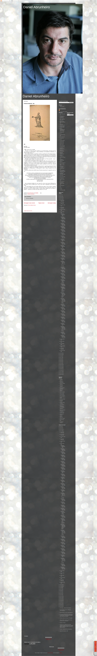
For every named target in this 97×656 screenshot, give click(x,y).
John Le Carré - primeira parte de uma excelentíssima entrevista (66, 620)
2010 (61, 367)
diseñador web (48, 639)
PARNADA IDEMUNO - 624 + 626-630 (63, 281)
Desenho (61, 141)
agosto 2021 (63, 209)
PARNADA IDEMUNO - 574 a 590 (63, 311)
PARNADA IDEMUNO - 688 (63, 215)
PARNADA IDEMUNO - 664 (63, 249)
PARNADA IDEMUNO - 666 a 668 (63, 243)
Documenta (61, 145)
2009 (61, 368)
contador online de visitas (28, 210)
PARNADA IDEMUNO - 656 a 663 (63, 253)
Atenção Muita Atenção (62, 127)
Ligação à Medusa (61, 160)
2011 (61, 597)
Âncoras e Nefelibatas (61, 382)
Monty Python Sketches (62, 408)
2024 (61, 194)
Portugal (61, 177)
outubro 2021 (63, 436)
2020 (61, 353)
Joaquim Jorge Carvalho (62, 403)
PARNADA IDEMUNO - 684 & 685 (63, 221)
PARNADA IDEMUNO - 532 (63, 324)
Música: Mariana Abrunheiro (62, 410)
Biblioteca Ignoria (61, 390)
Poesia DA (61, 176)
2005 (61, 374)
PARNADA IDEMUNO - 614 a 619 (63, 284)
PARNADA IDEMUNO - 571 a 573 (63, 314)
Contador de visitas (48, 638)
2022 (61, 197)
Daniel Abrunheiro (36, 7)
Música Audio (62, 162)
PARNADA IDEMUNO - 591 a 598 (63, 308)
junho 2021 (62, 570)
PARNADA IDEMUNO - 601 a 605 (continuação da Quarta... (63, 300)
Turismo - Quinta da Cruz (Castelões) (66, 629)
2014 (61, 361)
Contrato (61, 138)
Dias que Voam (62, 395)
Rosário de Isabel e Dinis (62, 117)
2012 (61, 364)
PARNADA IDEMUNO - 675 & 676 (63, 230)
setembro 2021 (62, 208)
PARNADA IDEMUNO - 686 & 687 (63, 218)
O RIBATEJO (62, 168)
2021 (61, 199)
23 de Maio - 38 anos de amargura (65, 607)
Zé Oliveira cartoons (61, 422)
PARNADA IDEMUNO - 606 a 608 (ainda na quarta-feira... (63, 295)
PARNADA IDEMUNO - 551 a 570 (63, 318)
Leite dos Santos (62, 157)
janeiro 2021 (63, 350)
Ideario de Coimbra (61, 148)
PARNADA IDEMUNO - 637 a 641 (63, 271)
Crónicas (61, 140)
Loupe (95, 653)
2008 (61, 370)
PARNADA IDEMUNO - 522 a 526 (63, 333)
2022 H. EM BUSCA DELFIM (62, 122)
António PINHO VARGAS (62, 384)
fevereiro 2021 (62, 349)
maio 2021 (62, 341)
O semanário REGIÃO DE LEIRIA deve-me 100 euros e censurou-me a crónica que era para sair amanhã (66, 615)
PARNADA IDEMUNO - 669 (63, 240)
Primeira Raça (62, 179)
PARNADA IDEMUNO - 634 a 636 (63, 274)
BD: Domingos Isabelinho (62, 388)
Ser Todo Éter (62, 185)
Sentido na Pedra (62, 622)
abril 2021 (62, 343)
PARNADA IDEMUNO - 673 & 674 (63, 234)
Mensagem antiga (52, 203)
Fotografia (61, 146)
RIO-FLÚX (61, 181)
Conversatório (62, 394)
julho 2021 (62, 211)
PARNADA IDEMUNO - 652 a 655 (63, 256)
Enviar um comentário (29, 198)
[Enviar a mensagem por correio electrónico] (40, 192)
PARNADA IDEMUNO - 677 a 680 (63, 227)
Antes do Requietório (61, 125)
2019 (61, 354)
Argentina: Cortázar (61, 386)
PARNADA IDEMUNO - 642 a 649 (63, 268)
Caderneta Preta (62, 134)
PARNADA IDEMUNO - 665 (63, 246)
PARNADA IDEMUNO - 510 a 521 (63, 336)
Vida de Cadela (62, 418)
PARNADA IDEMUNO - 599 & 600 (63, 305)
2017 (61, 357)
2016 (61, 358)
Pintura (61, 175)
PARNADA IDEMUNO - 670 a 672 (63, 237)
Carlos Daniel (62, 393)
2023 (61, 196)
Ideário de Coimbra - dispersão (61, 153)
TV (60, 188)
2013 (61, 363)
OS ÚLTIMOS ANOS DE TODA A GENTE (62, 171)
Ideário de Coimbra (61, 150)
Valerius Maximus (61, 417)
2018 (61, 587)
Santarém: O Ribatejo (62, 414)
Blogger (61, 652)
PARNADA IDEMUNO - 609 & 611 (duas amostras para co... (63, 289)
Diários (61, 144)
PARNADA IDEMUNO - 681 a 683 (63, 224)
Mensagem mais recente (29, 203)
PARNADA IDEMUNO (30, 194)
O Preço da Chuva (61, 166)
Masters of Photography (62, 406)
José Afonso (62, 404)
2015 (61, 360)
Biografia (61, 132)
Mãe (60, 161)
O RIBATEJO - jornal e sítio (62, 412)
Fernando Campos (61, 401)
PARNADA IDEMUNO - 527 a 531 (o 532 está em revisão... (63, 328)
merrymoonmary (50, 652)
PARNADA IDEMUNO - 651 (63, 259)
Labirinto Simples (61, 155)
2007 (61, 371)
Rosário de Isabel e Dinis (62, 183)
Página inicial (41, 203)
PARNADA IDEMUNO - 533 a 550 (63, 321)
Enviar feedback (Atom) (32, 205)
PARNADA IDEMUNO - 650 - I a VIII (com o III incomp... (63, 263)
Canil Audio (61, 136)
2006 (61, 604)
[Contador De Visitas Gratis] (48, 637)
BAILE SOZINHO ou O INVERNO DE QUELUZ (62, 129)
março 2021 (63, 577)
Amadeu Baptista (61, 380)
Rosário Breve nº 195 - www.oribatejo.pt (66, 612)
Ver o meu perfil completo (63, 111)
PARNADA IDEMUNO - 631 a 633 (63, 277)
